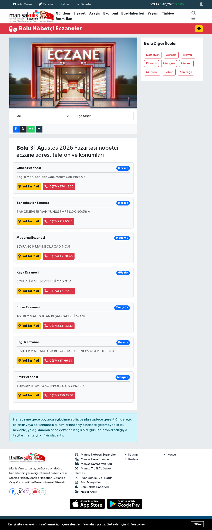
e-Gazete (84, 4)
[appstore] (87, 504)
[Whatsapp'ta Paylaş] (31, 129)
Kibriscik (151, 63)
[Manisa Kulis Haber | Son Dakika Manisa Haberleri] (31, 16)
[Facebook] (12, 491)
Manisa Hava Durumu (95, 459)
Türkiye (168, 13)
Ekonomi (110, 13)
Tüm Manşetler (91, 482)
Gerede (171, 54)
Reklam (65, 4)
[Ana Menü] (193, 19)
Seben (169, 72)
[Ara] (194, 13)
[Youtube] (35, 491)
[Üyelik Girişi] (199, 4)
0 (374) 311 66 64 (60, 360)
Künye (172, 454)
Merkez (186, 63)
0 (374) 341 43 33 (61, 325)
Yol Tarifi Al (31, 186)
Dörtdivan (153, 54)
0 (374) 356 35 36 (61, 395)
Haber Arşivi (89, 491)
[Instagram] (27, 491)
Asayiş (94, 13)
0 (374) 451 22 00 (61, 291)
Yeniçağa (186, 72)
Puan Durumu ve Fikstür (96, 477)
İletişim (133, 454)
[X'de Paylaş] (22, 129)
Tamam (197, 524)
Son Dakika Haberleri (95, 487)
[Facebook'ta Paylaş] (16, 129)
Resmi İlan (64, 19)
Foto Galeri (24, 4)
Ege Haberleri (132, 13)
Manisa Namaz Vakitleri (96, 464)
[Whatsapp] (42, 491)
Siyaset (79, 13)
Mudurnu (152, 72)
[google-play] (124, 504)
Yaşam (153, 13)
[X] (20, 491)
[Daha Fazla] (39, 129)
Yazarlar (48, 4)
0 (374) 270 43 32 (61, 186)
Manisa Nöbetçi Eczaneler (98, 454)
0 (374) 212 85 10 (60, 221)
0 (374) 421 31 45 (61, 256)
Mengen (169, 63)
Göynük (188, 54)
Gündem (63, 13)
